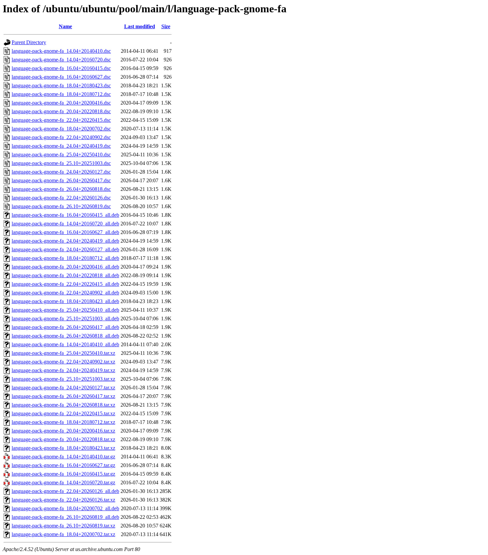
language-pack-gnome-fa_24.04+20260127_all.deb (65, 249)
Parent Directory (29, 42)
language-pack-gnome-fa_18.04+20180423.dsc (61, 85)
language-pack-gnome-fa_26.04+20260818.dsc (61, 189)
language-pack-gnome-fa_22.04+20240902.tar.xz (63, 361)
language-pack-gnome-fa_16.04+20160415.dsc (61, 68)
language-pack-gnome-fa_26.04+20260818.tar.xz (63, 405)
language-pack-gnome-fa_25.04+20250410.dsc (61, 154)
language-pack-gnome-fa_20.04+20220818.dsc (61, 111)
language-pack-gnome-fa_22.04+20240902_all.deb (65, 292)
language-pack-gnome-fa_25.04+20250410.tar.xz (63, 353)
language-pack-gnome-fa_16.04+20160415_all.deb (65, 215)
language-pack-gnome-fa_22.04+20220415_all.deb (65, 284)
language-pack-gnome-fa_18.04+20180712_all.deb (65, 258)
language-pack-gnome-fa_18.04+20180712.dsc (61, 94)
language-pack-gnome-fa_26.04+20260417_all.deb (65, 327)
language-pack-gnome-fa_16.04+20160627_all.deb (65, 232)
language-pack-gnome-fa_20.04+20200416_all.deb (65, 267)
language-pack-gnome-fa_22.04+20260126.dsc (61, 197)
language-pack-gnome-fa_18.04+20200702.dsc (61, 128)
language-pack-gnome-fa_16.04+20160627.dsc (61, 77)
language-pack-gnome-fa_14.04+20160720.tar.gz (63, 482)
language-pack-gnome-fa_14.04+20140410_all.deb (65, 344)
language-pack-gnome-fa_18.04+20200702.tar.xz (63, 534)
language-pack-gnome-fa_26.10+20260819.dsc (61, 206)
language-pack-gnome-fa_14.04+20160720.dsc (61, 59)
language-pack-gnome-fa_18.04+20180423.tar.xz (63, 448)
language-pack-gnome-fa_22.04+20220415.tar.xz (63, 413)
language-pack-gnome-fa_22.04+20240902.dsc (61, 137)
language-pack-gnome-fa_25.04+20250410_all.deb (65, 310)
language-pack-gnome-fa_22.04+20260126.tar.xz (63, 500)
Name (65, 26)
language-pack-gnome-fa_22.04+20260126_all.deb (65, 491)
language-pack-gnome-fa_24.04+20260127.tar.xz (63, 387)
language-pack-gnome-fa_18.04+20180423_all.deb (65, 301)
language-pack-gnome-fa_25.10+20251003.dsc (61, 163)
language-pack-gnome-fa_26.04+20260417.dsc (61, 180)
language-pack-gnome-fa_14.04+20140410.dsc (61, 51)
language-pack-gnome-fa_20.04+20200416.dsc (61, 103)
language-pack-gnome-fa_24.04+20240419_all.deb (65, 241)
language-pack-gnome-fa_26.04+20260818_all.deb (65, 336)
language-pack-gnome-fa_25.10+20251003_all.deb (65, 318)
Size (165, 26)
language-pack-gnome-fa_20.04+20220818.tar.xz (63, 439)
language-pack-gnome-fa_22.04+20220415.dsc (61, 120)
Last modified (139, 26)
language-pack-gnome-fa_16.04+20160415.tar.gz (63, 474)
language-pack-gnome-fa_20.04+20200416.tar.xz (63, 431)
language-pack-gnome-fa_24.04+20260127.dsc (61, 172)
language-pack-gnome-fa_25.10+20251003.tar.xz (63, 379)
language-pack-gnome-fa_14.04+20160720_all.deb (65, 223)
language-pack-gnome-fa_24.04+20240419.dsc (61, 146)
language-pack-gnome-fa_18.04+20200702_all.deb (65, 508)
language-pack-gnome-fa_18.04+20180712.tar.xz (63, 422)
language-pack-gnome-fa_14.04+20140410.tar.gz (63, 456)
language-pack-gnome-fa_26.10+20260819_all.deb (65, 517)
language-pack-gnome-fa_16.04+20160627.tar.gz (63, 465)
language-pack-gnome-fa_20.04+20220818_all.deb (65, 275)
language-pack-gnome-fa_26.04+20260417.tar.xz (63, 396)
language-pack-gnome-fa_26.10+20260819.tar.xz (63, 525)
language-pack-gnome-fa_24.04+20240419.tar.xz (63, 370)
